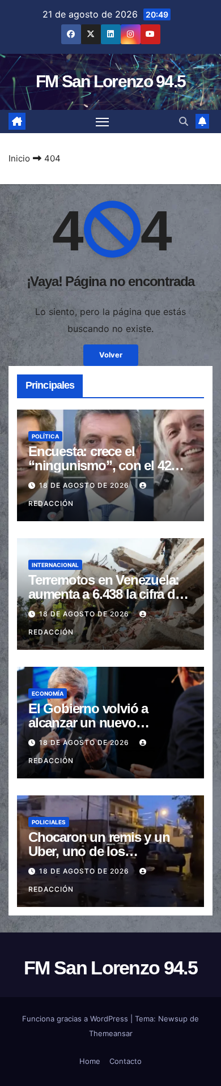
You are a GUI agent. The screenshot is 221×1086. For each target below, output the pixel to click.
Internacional (55, 564)
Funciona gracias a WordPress (76, 1018)
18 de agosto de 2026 (85, 485)
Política (45, 436)
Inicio (19, 158)
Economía (47, 693)
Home (89, 1061)
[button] (183, 121)
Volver (110, 355)
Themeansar (111, 1033)
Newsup (173, 1018)
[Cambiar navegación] (102, 122)
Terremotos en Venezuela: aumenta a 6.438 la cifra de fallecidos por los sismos (105, 594)
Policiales (49, 822)
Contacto (125, 1061)
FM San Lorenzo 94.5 (111, 81)
